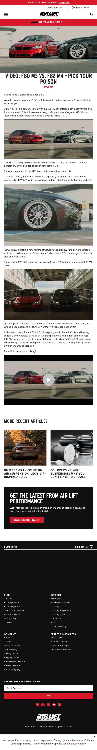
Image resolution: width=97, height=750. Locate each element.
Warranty (55, 606)
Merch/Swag (10, 618)
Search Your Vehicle (14, 610)
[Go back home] (49, 14)
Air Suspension (11, 602)
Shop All (8, 598)
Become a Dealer (59, 641)
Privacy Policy (11, 653)
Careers (8, 641)
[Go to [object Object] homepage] (48, 717)
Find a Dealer (57, 637)
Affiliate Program (12, 665)
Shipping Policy (11, 657)
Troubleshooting (58, 626)
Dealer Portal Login (60, 645)
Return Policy (10, 649)
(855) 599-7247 (56, 7)
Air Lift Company (12, 669)
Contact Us (56, 618)
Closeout (8, 622)
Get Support (56, 598)
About (7, 637)
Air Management (12, 606)
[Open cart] (91, 14)
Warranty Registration (61, 610)
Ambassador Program (14, 661)
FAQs (53, 622)
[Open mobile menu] (6, 14)
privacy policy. (78, 743)
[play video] (48, 380)
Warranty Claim (58, 614)
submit (48, 696)
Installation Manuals (60, 602)
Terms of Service (12, 645)
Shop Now (64, 2)
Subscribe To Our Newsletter (27, 520)
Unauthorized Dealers (61, 649)
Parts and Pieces (12, 614)
